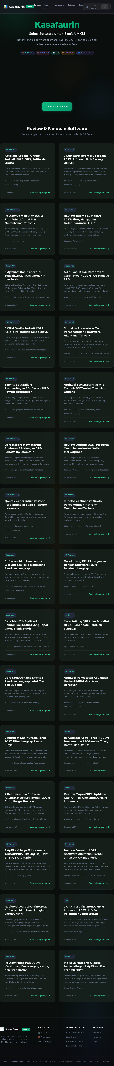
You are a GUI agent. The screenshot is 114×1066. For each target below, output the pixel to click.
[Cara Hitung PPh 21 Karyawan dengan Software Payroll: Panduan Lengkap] (86, 576)
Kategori (71, 5)
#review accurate (22, 932)
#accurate (9, 932)
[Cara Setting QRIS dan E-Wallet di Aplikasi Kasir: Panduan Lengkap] (86, 635)
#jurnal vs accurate (73, 354)
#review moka (20, 988)
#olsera (80, 988)
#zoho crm (28, 526)
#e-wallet (74, 647)
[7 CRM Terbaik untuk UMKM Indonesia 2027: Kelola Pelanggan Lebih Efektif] (86, 920)
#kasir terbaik (91, 763)
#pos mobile (33, 297)
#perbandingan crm (13, 530)
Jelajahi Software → (57, 106)
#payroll (41, 410)
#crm (22, 241)
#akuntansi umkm (31, 819)
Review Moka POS (74, 1046)
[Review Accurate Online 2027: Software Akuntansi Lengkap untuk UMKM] (27, 920)
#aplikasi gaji (20, 876)
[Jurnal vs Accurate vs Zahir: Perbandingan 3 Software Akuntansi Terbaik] (86, 341)
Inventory (69, 150)
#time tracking (11, 185)
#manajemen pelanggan (36, 350)
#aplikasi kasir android (16, 297)
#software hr (30, 410)
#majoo (67, 819)
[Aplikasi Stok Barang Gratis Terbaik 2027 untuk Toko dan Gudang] (86, 400)
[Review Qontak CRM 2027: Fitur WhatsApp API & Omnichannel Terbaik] (27, 229)
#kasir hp (44, 297)
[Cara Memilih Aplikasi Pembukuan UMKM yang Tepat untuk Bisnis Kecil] (27, 635)
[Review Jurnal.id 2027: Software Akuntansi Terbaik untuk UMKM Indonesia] (86, 863)
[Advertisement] (57, 78)
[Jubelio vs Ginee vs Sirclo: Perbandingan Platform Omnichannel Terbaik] (86, 516)
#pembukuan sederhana (14, 590)
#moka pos (9, 988)
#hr (29, 876)
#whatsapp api (11, 470)
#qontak (8, 241)
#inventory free (92, 410)
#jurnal (43, 819)
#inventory (34, 703)
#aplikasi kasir (12, 763)
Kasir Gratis (71, 1037)
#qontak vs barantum (14, 526)
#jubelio (68, 470)
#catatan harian (91, 703)
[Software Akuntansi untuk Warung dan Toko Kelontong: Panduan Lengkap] (27, 576)
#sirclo (84, 526)
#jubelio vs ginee (72, 526)
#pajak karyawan (79, 586)
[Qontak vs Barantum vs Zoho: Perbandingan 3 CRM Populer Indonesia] (27, 516)
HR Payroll (11, 150)
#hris (83, 241)
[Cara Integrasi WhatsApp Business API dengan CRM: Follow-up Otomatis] (27, 458)
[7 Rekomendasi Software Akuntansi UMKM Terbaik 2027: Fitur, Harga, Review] (27, 807)
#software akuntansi (99, 354)
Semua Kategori (45, 1041)
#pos (81, 763)
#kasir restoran (71, 297)
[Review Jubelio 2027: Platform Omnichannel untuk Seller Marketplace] (86, 458)
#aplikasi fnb (95, 297)
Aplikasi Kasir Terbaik (75, 1032)
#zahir (86, 354)
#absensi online (12, 181)
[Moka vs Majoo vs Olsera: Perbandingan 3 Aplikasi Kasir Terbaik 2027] (86, 976)
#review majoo (77, 819)
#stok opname (10, 703)
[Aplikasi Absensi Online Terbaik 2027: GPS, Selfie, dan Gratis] (27, 171)
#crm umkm (73, 932)
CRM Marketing (12, 210)
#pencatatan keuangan (73, 703)
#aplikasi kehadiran (29, 181)
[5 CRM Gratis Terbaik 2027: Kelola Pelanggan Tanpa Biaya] (27, 341)
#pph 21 (67, 586)
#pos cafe (84, 297)
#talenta (68, 241)
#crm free (20, 350)
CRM (66, 900)
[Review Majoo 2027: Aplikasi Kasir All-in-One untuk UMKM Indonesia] (86, 807)
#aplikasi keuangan (72, 707)
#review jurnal (78, 876)
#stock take (22, 703)
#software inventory (73, 181)
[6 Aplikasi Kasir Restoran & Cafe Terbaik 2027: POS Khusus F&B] (86, 285)
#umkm (46, 647)
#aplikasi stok (90, 181)
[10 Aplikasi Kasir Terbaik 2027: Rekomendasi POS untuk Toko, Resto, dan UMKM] (86, 751)
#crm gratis (10, 350)
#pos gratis (39, 763)
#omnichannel (78, 470)
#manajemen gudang (72, 185)
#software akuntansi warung (17, 586)
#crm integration (26, 470)
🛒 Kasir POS (44, 1032)
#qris (66, 647)
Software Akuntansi (75, 1041)
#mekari (16, 241)
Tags (81, 5)
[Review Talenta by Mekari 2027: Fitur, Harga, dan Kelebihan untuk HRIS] (86, 229)
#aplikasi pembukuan (14, 647)
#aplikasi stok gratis (74, 410)
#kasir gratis (26, 763)
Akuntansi (59, 5)
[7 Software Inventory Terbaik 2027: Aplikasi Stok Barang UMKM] (86, 171)
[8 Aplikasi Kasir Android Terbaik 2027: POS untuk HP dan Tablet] (27, 285)
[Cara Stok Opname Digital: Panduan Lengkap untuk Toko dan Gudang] (27, 693)
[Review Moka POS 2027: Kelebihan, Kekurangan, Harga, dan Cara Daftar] (27, 976)
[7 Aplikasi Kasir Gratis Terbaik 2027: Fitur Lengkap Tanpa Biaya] (27, 751)
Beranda (37, 5)
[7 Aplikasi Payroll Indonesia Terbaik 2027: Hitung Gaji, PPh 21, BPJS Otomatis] (27, 863)
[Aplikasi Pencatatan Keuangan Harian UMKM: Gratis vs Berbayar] (86, 693)
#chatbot (39, 470)
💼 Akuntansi (44, 1037)
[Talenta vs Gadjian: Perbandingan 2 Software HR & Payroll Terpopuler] (27, 400)
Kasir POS (46, 7)
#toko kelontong (38, 586)
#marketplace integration (97, 470)
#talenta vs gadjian (14, 410)
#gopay (83, 647)
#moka (66, 988)
